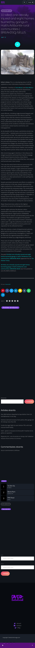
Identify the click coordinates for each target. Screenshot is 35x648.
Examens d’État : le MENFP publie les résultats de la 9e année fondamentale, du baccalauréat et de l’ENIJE (17, 515)
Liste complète (6, 504)
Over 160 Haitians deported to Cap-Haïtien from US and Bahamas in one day (17, 338)
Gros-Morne (29, 87)
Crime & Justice (6, 11)
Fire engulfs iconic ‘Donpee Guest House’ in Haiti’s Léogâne (19, 538)
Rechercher (3, 398)
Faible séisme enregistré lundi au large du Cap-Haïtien (16, 530)
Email (2, 563)
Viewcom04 (7, 284)
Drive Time (7, 470)
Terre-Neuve (19, 87)
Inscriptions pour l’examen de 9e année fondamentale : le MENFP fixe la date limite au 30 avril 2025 (21, 546)
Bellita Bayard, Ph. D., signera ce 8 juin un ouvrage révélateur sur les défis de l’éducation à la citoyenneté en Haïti (20, 524)
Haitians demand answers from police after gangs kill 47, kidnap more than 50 (16, 377)
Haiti (5, 333)
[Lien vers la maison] (3, 2)
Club (4, 467)
